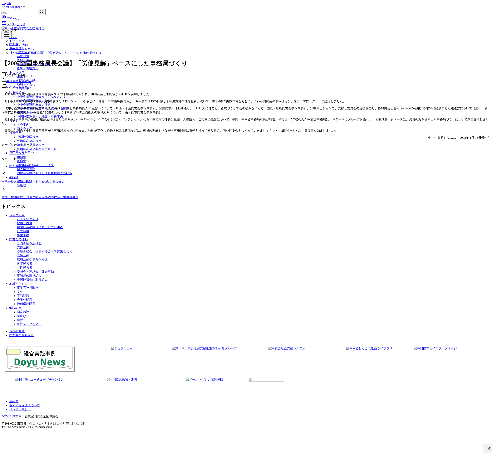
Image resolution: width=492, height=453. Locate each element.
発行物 (13, 177)
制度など (23, 316)
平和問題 (23, 295)
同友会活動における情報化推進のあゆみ (44, 173)
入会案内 (23, 124)
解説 (20, 320)
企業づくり (17, 215)
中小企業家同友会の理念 (34, 104)
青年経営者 (24, 263)
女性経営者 (24, 267)
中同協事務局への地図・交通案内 (40, 116)
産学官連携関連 (27, 287)
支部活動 (23, 247)
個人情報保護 (26, 169)
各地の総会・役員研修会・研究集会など (44, 251)
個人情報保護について (24, 405)
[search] (42, 12)
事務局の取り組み (21, 49)
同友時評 (23, 312)
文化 (20, 291)
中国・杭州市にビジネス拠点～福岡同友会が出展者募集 (40, 197)
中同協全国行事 (27, 137)
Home (13, 37)
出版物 (21, 185)
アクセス (12, 18)
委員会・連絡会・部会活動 (35, 271)
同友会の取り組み (18, 87)
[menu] (7, 35)
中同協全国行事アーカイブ (35, 165)
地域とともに (18, 283)
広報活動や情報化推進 (32, 259)
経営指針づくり (27, 219)
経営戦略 (23, 231)
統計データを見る (29, 324)
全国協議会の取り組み (32, 279)
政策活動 (23, 255)
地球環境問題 (26, 303)
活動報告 (23, 56)
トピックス (17, 40)
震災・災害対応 (27, 68)
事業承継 (23, 235)
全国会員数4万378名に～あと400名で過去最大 (33, 181)
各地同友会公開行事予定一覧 (37, 149)
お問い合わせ (15, 24)
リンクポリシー (20, 409)
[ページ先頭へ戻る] (488, 448)
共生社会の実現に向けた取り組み (40, 227)
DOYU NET (10, 416)
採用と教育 (24, 223)
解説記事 (15, 307)
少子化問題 (24, 299)
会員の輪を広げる (29, 243)
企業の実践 (17, 331)
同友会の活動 (18, 44)
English (6, 3)
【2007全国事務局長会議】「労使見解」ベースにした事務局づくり (55, 53)
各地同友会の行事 (29, 141)
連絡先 (13, 401)
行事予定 (15, 132)
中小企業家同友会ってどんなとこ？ (41, 96)
